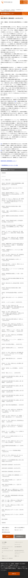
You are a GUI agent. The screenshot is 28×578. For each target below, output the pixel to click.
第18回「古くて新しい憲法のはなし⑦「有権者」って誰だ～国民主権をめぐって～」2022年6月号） (13, 416)
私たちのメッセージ (19, 529)
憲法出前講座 (4, 519)
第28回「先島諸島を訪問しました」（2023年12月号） (12, 348)
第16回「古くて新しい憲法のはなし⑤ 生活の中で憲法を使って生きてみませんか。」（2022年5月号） (12, 426)
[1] (20, 69)
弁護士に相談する (5, 527)
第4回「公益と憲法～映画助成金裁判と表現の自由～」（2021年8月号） (12, 496)
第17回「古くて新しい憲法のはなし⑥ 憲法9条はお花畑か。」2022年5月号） (13, 421)
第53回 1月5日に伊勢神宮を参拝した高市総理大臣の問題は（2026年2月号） (12, 221)
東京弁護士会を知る (7, 9)
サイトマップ (17, 544)
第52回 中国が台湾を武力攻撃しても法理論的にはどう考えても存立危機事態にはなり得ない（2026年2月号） (13, 227)
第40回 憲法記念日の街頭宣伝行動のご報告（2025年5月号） (11, 288)
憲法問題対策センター (19, 9)
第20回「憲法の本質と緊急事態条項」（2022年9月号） (13, 405)
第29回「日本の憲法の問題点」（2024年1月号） (12, 344)
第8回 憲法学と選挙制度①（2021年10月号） (11, 464)
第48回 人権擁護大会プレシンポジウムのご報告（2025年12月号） (12, 250)
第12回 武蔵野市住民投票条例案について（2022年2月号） (12, 446)
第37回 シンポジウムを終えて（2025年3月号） (12, 302)
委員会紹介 (13, 9)
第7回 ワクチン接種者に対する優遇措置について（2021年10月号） (12, 475)
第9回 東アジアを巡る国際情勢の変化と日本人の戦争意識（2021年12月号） (13, 460)
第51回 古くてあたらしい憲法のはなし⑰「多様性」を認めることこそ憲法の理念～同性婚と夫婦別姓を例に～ (13, 233)
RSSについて (4, 556)
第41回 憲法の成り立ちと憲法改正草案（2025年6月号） (13, 284)
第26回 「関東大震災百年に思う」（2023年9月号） (12, 359)
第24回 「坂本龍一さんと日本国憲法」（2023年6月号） (12, 369)
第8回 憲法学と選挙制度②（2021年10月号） (11, 468)
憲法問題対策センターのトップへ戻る (10, 165)
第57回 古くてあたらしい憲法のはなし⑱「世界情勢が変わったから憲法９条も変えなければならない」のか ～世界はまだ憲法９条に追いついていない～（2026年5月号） (13, 200)
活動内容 (4, 522)
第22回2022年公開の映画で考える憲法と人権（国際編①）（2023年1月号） (12, 377)
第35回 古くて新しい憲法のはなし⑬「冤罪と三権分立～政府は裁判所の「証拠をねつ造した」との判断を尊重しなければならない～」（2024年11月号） (13, 313)
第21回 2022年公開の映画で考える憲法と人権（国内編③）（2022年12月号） (12, 401)
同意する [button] (14, 573)
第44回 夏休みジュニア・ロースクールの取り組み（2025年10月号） (13, 269)
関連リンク (17, 556)
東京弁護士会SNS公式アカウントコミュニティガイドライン (19, 552)
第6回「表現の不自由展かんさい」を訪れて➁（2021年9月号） (11, 485)
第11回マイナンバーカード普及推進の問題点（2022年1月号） (11, 451)
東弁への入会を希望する (19, 527)
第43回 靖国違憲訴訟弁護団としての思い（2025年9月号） (12, 274)
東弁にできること (5, 529)
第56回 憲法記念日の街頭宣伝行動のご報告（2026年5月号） (11, 207)
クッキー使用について (9, 566)
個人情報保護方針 (18, 546)
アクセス (4, 543)
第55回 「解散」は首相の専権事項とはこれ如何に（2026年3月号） (13, 212)
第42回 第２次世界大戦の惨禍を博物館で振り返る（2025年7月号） (13, 279)
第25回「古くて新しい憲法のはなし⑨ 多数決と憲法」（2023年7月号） (12, 364)
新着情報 (4, 172)
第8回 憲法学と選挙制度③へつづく (8, 160)
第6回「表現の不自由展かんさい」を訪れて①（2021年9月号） (11, 480)
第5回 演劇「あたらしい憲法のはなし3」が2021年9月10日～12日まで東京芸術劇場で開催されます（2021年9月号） (13, 491)
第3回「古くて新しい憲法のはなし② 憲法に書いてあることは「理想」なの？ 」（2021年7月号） (13, 501)
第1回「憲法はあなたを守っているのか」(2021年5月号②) (12, 515)
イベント (4, 176)
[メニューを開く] (26, 2)
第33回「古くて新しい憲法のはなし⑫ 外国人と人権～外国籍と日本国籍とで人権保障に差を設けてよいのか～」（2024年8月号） (13, 325)
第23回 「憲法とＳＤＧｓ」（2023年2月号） (11, 372)
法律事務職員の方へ (20, 536)
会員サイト (8, 536)
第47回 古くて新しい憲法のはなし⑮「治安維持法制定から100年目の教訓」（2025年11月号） (13, 255)
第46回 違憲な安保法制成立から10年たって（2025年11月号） (11, 260)
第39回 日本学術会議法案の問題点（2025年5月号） (12, 293)
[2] (15, 101)
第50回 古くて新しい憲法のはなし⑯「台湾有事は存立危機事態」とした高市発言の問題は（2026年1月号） (13, 239)
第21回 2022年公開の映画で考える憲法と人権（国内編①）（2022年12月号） (12, 391)
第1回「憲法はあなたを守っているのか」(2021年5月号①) (12, 510)
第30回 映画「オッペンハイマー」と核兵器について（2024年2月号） (13, 340)
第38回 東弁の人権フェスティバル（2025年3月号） (12, 298)
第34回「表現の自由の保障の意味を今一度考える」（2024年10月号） (13, 320)
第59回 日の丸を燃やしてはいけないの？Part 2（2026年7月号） (12, 188)
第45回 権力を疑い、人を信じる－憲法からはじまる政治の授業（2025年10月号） (13, 264)
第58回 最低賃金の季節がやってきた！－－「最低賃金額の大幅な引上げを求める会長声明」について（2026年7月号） (13, 194)
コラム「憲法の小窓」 (6, 179)
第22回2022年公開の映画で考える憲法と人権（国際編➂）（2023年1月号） (12, 386)
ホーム (1, 9)
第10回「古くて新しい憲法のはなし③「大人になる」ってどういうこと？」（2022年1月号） (12, 456)
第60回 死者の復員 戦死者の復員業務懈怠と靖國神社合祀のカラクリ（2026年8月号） (13, 184)
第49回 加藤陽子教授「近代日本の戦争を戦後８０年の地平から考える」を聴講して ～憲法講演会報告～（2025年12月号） (13, 245)
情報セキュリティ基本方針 (7, 558)
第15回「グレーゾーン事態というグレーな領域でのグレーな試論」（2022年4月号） (13, 432)
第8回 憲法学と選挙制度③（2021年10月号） (11, 471)
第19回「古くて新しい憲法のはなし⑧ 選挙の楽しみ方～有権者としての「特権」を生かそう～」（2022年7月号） (12, 411)
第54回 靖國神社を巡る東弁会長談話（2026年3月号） (13, 216)
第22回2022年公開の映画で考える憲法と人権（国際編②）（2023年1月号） (12, 382)
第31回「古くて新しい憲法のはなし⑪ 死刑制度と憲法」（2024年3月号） (12, 335)
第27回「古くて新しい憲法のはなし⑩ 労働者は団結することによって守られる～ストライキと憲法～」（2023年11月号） (12, 354)
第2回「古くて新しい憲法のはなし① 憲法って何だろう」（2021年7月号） (13, 505)
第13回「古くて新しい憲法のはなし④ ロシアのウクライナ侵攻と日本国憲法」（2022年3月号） (12, 441)
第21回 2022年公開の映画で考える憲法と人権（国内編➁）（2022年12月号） (12, 396)
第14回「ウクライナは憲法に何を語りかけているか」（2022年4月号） (12, 437)
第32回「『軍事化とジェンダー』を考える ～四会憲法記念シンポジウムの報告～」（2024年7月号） (13, 330)
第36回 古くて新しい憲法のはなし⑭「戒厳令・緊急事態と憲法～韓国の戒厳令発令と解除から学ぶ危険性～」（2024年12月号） (13, 307)
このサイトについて (19, 542)
